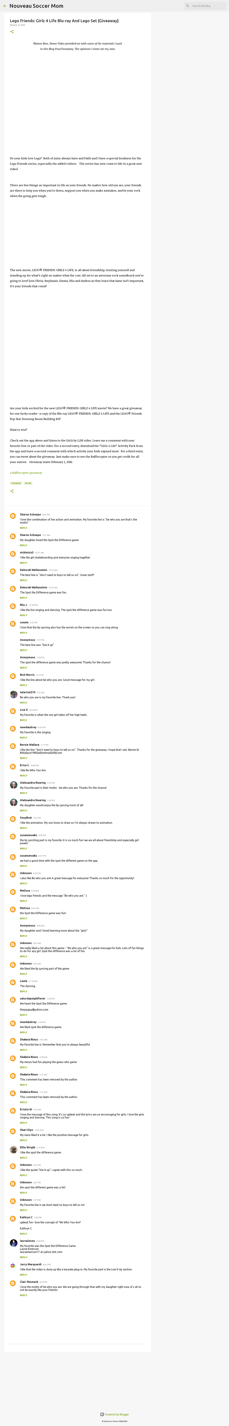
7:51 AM (46, 535)
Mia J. (23, 604)
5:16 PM (42, 1022)
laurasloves (27, 1240)
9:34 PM (43, 1282)
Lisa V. (24, 709)
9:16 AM (37, 1109)
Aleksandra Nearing (33, 782)
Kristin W (26, 1109)
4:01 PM (42, 856)
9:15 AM (40, 692)
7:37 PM (37, 1200)
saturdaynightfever (32, 998)
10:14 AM (53, 570)
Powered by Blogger (116, 1414)
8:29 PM (40, 1241)
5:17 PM (44, 745)
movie (28, 483)
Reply (23, 528)
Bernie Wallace (29, 744)
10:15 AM (53, 587)
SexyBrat (26, 817)
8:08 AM (35, 765)
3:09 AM (43, 1057)
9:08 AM (40, 926)
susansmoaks (28, 835)
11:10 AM (33, 981)
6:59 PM (33, 710)
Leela (23, 980)
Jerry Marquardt (31, 1264)
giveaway (16, 483)
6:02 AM (35, 908)
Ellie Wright (27, 1147)
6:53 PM (37, 1165)
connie (24, 622)
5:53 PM (51, 783)
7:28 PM (40, 657)
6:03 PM (37, 873)
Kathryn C (26, 1217)
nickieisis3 (27, 552)
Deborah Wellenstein (33, 569)
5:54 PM (51, 800)
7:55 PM (37, 818)
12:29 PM (33, 605)
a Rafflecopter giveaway (26, 472)
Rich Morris (27, 674)
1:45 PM (50, 998)
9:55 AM (37, 963)
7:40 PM (38, 1217)
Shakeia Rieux (29, 1039)
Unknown (26, 873)
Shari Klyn (26, 1129)
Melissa (25, 890)
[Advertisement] (77, 1380)
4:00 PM (42, 835)
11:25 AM (38, 1130)
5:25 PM (34, 622)
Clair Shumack (29, 1281)
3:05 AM (43, 1039)
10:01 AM (39, 552)
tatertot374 (27, 692)
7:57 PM (40, 675)
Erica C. (25, 765)
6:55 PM (37, 1182)
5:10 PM (40, 1147)
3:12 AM (43, 1074)
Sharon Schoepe (30, 514)
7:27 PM (40, 640)
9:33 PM (42, 727)
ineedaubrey (28, 727)
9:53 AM (37, 943)
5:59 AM (35, 891)
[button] (12, 32)
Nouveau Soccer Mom (36, 6)
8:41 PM (46, 514)
